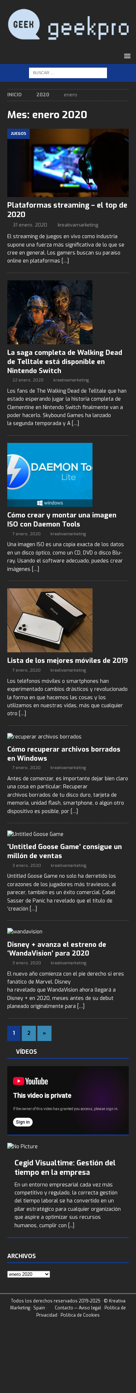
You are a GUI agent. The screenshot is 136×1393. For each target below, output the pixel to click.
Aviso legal (90, 1308)
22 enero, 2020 (28, 380)
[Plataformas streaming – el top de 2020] (68, 163)
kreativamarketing (78, 225)
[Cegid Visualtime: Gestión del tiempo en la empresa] (68, 1147)
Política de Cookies (80, 1315)
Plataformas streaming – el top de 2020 (67, 210)
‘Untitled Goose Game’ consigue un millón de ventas (64, 851)
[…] (65, 260)
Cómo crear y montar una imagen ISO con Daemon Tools (61, 520)
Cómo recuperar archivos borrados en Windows (63, 754)
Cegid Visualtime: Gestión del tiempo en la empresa (65, 1167)
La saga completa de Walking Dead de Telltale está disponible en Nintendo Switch (64, 361)
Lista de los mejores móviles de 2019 (67, 660)
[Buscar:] (68, 72)
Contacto (63, 1308)
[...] (71, 1225)
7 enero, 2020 (26, 534)
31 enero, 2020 (30, 225)
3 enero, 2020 (26, 865)
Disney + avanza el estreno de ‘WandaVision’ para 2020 (56, 949)
